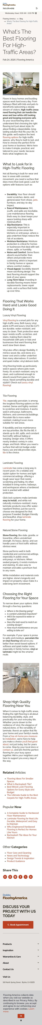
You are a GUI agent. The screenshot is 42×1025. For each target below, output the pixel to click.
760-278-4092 (8, 8)
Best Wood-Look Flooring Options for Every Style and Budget (20, 790)
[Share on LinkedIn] (31, 877)
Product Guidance (16, 861)
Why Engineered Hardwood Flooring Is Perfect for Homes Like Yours (21, 830)
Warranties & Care (12, 956)
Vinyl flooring (9, 320)
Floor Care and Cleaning (19, 853)
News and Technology (18, 855)
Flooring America (9, 19)
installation (10, 739)
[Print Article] (10, 877)
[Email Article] (5, 877)
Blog (21, 19)
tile (4, 452)
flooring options (10, 137)
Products (7, 944)
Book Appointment (19, 925)
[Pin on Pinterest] (15, 877)
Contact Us (8, 969)
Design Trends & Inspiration (20, 858)
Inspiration (8, 950)
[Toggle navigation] (37, 8)
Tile (4, 401)
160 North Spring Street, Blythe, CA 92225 (19, 982)
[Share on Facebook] (20, 877)
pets (35, 200)
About (6, 963)
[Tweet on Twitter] (26, 877)
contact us (8, 750)
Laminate (7, 468)
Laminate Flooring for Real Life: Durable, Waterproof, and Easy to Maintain (22, 821)
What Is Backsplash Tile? (19, 784)
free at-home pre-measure (23, 736)
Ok (21, 1016)
